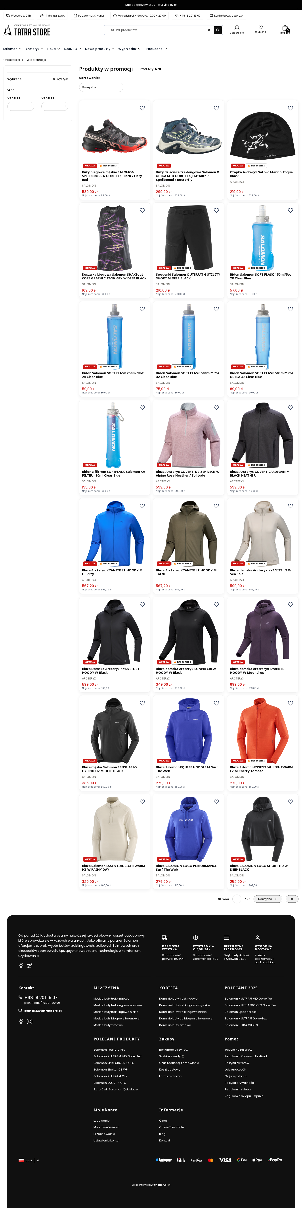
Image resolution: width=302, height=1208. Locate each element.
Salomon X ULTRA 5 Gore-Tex (246, 1018)
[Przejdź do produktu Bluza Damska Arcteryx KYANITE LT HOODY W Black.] (115, 632)
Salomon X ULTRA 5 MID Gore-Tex (248, 998)
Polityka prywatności (239, 1083)
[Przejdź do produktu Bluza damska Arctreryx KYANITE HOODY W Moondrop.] (263, 632)
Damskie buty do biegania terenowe (185, 1018)
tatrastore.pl (12, 60)
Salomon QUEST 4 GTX (110, 1083)
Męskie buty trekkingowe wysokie (118, 1005)
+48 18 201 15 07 (40, 998)
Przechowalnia (104, 1134)
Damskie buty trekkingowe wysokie (184, 1005)
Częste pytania (235, 1076)
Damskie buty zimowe (175, 1025)
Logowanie (102, 1120)
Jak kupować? (235, 1069)
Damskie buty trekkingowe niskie (183, 1012)
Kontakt (164, 1140)
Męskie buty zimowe (108, 1025)
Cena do (48, 98)
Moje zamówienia (107, 1127)
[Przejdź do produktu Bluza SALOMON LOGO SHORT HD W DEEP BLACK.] (263, 829)
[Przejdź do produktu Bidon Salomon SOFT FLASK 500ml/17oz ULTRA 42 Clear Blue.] (263, 337)
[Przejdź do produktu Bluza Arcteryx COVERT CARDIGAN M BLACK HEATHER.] (263, 435)
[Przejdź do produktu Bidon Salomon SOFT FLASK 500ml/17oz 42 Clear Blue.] (189, 337)
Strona (223, 899)
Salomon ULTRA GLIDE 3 (241, 1025)
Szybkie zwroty (170, 1056)
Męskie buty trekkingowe (111, 998)
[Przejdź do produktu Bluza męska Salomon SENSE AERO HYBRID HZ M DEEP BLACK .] (115, 731)
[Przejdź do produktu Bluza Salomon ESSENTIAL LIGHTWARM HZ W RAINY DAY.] (115, 829)
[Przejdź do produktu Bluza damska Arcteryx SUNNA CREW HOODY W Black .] (189, 632)
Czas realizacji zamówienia (179, 1063)
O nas (163, 1120)
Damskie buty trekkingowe (178, 998)
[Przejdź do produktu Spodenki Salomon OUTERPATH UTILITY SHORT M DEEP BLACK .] (189, 238)
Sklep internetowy (149, 1185)
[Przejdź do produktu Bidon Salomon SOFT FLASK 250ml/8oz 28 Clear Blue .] (115, 337)
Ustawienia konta (106, 1140)
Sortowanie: (89, 78)
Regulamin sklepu (238, 1089)
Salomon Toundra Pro (109, 1050)
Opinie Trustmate (171, 1127)
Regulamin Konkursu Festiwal (246, 1056)
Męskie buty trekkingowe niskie (116, 1012)
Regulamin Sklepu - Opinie (244, 1096)
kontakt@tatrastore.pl (43, 1011)
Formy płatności (170, 1076)
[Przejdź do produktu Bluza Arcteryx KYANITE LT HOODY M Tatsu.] (189, 534)
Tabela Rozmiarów (238, 1050)
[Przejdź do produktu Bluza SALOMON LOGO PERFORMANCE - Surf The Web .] (189, 829)
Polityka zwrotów (237, 1063)
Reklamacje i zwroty (173, 1050)
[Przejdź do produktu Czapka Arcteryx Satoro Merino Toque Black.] (263, 136)
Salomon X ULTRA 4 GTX (110, 1076)
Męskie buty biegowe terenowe (117, 1018)
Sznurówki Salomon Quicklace (116, 1089)
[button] (218, 30)
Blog (162, 1134)
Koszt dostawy (169, 1069)
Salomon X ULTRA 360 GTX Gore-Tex (250, 1005)
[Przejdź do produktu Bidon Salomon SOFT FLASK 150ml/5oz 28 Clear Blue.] (263, 238)
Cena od (14, 98)
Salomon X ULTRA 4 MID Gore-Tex (117, 1056)
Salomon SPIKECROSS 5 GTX (114, 1063)
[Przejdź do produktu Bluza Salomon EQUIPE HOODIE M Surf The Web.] (189, 731)
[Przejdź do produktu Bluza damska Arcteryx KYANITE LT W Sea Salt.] (263, 534)
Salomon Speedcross (240, 1012)
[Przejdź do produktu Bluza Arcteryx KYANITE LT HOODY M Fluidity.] (115, 534)
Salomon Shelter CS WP (111, 1069)
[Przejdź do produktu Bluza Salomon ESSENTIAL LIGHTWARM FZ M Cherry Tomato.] (263, 731)
